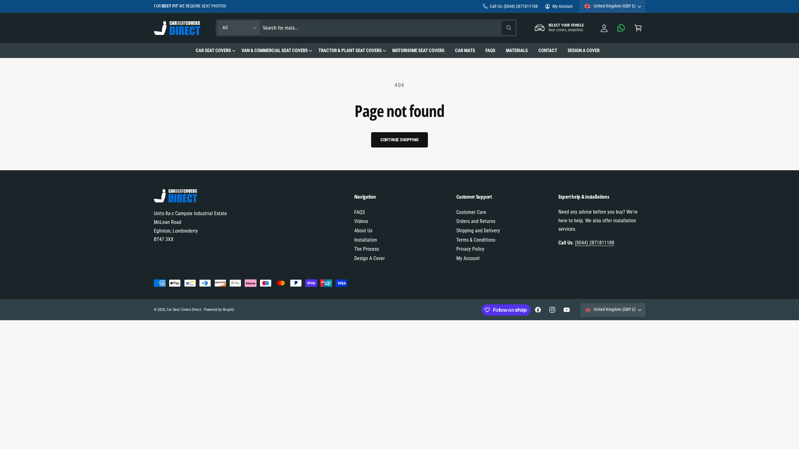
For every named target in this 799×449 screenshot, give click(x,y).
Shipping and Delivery (478, 231)
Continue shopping (399, 139)
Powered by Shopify (219, 309)
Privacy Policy (470, 249)
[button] (638, 27)
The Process (366, 249)
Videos (361, 221)
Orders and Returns (475, 221)
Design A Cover (369, 258)
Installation (365, 240)
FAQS (359, 212)
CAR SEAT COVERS (213, 50)
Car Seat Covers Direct (184, 309)
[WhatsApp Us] (621, 27)
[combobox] (389, 27)
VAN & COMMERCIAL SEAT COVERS (275, 50)
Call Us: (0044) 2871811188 (513, 6)
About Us (363, 231)
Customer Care (471, 212)
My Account (562, 6)
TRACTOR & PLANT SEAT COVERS (350, 50)
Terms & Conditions (475, 240)
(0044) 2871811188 (594, 243)
